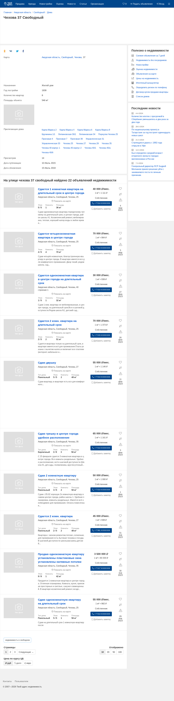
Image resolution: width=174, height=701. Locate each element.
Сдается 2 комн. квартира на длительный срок (57, 322)
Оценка (59, 4)
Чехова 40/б (47, 152)
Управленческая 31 (95, 139)
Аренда (32, 4)
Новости (71, 4)
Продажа (20, 4)
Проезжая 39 (76, 139)
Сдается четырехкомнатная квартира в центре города (56, 235)
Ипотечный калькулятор (147, 83)
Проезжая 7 (61, 139)
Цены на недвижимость (147, 78)
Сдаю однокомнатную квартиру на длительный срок (59, 601)
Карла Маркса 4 (67, 130)
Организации (97, 4)
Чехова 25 (68, 143)
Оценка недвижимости (146, 69)
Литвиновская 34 (87, 134)
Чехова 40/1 (90, 148)
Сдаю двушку (47, 362)
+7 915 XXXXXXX (102, 335)
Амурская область (51, 57)
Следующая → (26, 652)
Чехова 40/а (105, 148)
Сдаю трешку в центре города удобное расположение (58, 435)
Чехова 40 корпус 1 (51, 148)
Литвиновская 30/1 (67, 134)
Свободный (67, 57)
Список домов (142, 96)
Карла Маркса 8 (102, 130)
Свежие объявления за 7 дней (150, 56)
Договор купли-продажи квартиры (152, 92)
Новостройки (45, 4)
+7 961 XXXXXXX (102, 530)
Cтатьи (83, 4)
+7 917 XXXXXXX (102, 568)
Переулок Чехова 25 (108, 134)
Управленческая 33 (51, 143)
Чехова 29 (94, 143)
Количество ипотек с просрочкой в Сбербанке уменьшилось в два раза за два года (150, 119)
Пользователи (21, 681)
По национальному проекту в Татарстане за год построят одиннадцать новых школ (151, 132)
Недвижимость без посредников (151, 60)
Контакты (7, 681)
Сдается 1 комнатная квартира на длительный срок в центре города (61, 191)
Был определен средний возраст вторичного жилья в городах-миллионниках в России (147, 156)
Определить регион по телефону (151, 87)
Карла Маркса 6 (84, 130)
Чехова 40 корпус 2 (72, 148)
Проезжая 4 (47, 139)
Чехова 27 (81, 143)
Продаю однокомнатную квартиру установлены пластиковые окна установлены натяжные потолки (61, 558)
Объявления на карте (146, 74)
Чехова (78, 57)
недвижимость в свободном (17, 640)
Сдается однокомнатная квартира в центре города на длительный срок (61, 279)
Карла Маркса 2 (49, 130)
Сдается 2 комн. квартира (55, 516)
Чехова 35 (107, 143)
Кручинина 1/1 (48, 134)
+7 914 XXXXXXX (102, 203)
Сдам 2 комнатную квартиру (57, 475)
